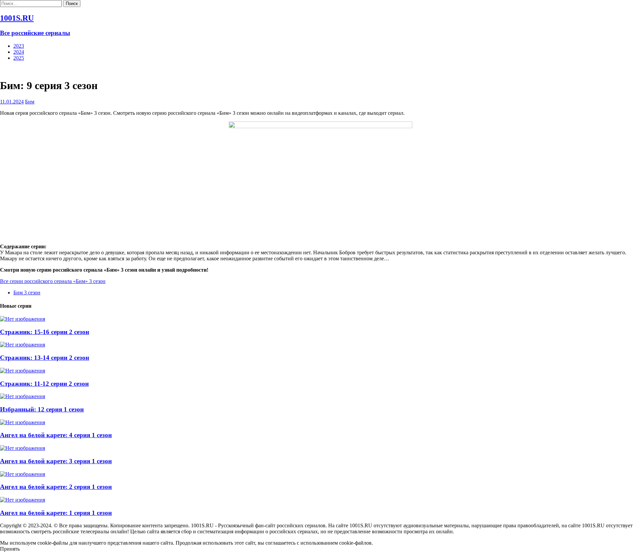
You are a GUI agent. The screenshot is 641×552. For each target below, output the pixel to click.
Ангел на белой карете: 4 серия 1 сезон (56, 435)
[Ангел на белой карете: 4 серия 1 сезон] (22, 422)
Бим (29, 101)
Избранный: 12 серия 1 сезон (42, 409)
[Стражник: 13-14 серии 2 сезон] (22, 344)
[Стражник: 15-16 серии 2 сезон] (22, 319)
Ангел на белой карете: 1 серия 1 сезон (56, 512)
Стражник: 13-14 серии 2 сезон (44, 357)
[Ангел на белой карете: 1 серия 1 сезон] (22, 500)
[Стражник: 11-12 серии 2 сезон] (22, 370)
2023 (18, 46)
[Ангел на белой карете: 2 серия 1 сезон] (22, 474)
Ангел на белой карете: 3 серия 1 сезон (56, 461)
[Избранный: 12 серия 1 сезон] (22, 396)
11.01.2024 (12, 101)
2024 (18, 52)
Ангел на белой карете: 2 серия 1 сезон (56, 486)
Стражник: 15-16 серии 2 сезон (44, 331)
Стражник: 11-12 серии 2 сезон (44, 383)
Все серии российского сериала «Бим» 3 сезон (52, 281)
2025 (18, 58)
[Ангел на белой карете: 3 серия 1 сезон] (22, 448)
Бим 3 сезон (26, 292)
